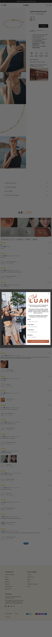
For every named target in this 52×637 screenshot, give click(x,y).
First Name (31, 324)
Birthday (30, 335)
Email (29, 319)
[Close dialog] (49, 293)
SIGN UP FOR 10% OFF (38, 341)
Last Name (31, 329)
